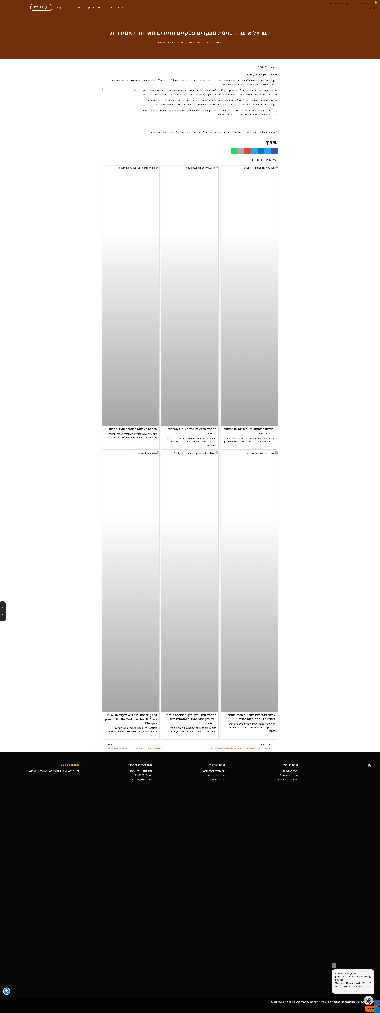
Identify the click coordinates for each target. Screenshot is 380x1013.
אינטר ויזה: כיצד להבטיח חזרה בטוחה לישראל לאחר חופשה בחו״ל (251, 717)
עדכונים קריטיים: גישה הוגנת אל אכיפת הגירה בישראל (249, 431)
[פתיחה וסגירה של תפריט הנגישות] (6, 991)
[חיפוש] (25, 7)
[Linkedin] (377, 1010)
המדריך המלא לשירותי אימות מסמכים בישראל (192, 431)
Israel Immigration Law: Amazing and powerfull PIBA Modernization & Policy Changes (131, 719)
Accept (372, 1008)
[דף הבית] (222, 42)
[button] (274, 151)
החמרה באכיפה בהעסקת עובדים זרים (133, 429)
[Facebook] (377, 1003)
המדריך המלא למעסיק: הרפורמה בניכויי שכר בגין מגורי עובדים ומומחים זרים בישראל (191, 719)
